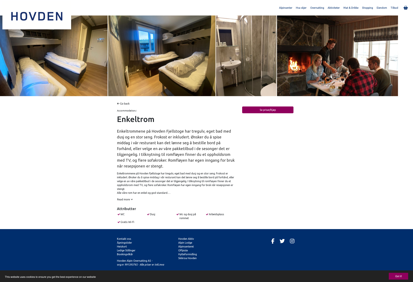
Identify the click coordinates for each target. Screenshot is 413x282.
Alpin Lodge (185, 242)
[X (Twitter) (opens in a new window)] (282, 241)
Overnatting (317, 7)
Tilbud (394, 7)
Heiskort (122, 246)
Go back (124, 103)
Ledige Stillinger (126, 250)
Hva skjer (301, 7)
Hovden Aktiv (186, 238)
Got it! (398, 276)
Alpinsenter (285, 7)
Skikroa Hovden (187, 258)
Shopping (367, 7)
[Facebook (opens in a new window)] (273, 241)
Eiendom (382, 7)
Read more (123, 199)
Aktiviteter (334, 7)
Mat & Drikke (350, 7)
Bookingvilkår (125, 254)
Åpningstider (124, 242)
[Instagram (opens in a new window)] (292, 241)
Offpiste (183, 250)
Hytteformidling (187, 254)
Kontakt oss (124, 238)
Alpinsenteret (186, 246)
